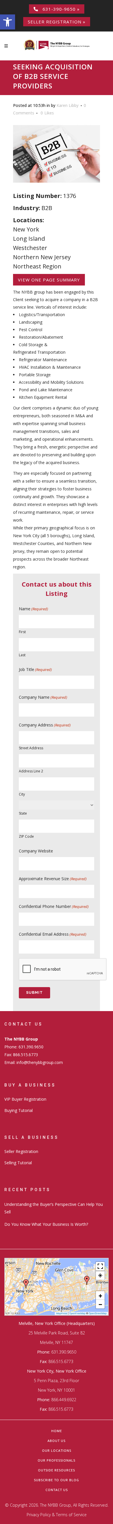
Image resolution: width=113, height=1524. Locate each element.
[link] (7, 21)
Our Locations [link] (56, 1450)
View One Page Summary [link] (49, 280)
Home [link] (56, 1431)
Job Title (35, 669)
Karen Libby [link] (68, 105)
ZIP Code (26, 836)
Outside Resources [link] (56, 1470)
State (23, 813)
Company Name (43, 697)
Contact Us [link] (56, 1490)
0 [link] (47, 113)
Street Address (31, 748)
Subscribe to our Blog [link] (56, 1480)
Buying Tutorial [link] (18, 1110)
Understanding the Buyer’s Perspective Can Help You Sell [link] (53, 1208)
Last (22, 654)
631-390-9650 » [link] (59, 9)
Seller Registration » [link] (56, 22)
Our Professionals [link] (56, 1460)
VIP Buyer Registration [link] (25, 1099)
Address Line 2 (31, 771)
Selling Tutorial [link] (18, 1162)
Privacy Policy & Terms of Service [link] (57, 1514)
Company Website (36, 851)
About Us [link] (56, 1440)
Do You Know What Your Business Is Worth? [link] (46, 1224)
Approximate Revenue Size (53, 878)
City (22, 794)
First (22, 631)
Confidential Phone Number (54, 906)
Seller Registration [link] (21, 1151)
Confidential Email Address (52, 934)
